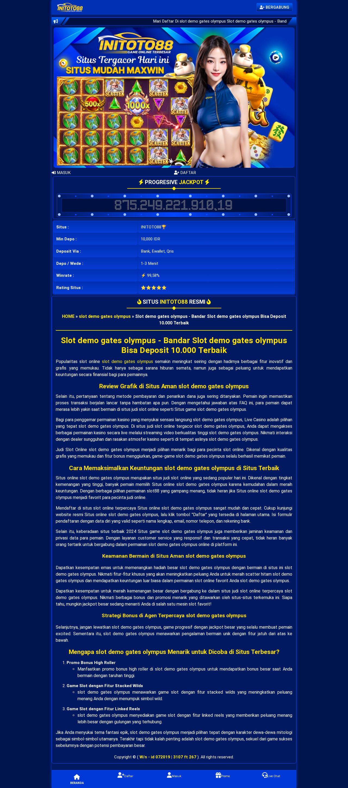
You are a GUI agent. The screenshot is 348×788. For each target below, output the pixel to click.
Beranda (77, 783)
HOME (68, 316)
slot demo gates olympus (105, 316)
